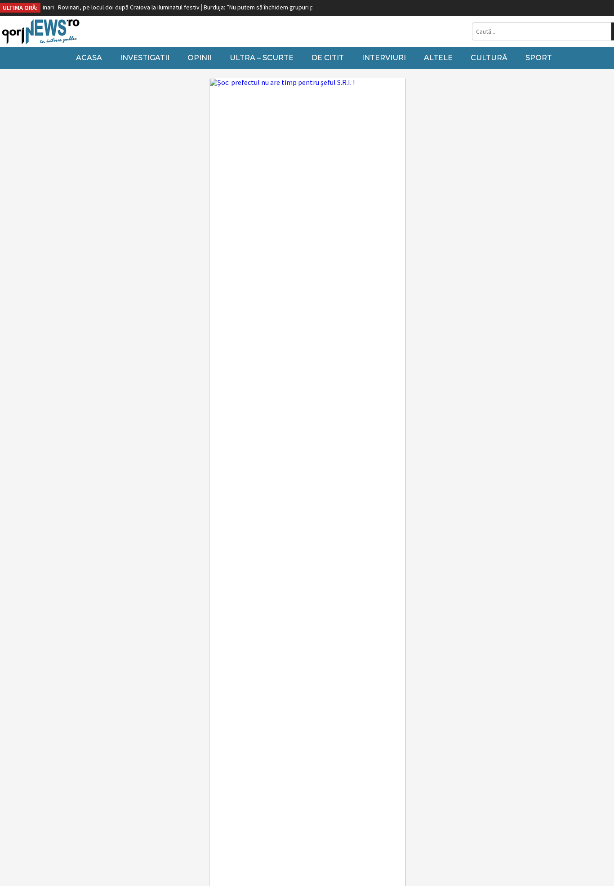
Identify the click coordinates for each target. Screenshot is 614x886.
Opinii (199, 57)
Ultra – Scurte (262, 57)
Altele (438, 57)
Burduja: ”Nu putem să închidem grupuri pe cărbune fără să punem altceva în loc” (302, 7)
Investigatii (144, 57)
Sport (538, 57)
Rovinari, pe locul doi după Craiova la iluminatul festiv (120, 7)
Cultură (489, 57)
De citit (327, 57)
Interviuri (384, 57)
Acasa (89, 57)
